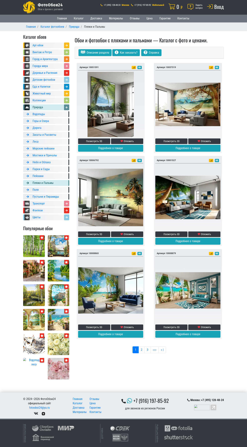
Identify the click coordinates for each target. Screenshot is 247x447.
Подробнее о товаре (110, 148)
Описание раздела (97, 52)
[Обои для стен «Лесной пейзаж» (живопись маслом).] (58, 270)
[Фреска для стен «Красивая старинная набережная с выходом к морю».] (58, 319)
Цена (149, 18)
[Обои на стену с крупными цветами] (58, 368)
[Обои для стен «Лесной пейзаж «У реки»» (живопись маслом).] (34, 295)
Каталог (79, 18)
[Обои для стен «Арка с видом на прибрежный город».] (58, 295)
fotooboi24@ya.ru (39, 407)
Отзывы (135, 18)
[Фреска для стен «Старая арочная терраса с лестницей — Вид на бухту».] (34, 319)
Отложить (129, 141)
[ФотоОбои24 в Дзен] (43, 413)
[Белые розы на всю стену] (58, 344)
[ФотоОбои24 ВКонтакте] (36, 413)
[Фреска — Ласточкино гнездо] (58, 246)
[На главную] (29, 7)
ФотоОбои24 (50, 4)
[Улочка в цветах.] (34, 270)
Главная (62, 18)
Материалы (116, 18)
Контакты (183, 18)
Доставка (96, 18)
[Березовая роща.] (34, 246)
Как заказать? (128, 52)
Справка (153, 52)
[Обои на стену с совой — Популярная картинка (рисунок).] (34, 344)
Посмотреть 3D (94, 141)
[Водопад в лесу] (34, 362)
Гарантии (165, 18)
